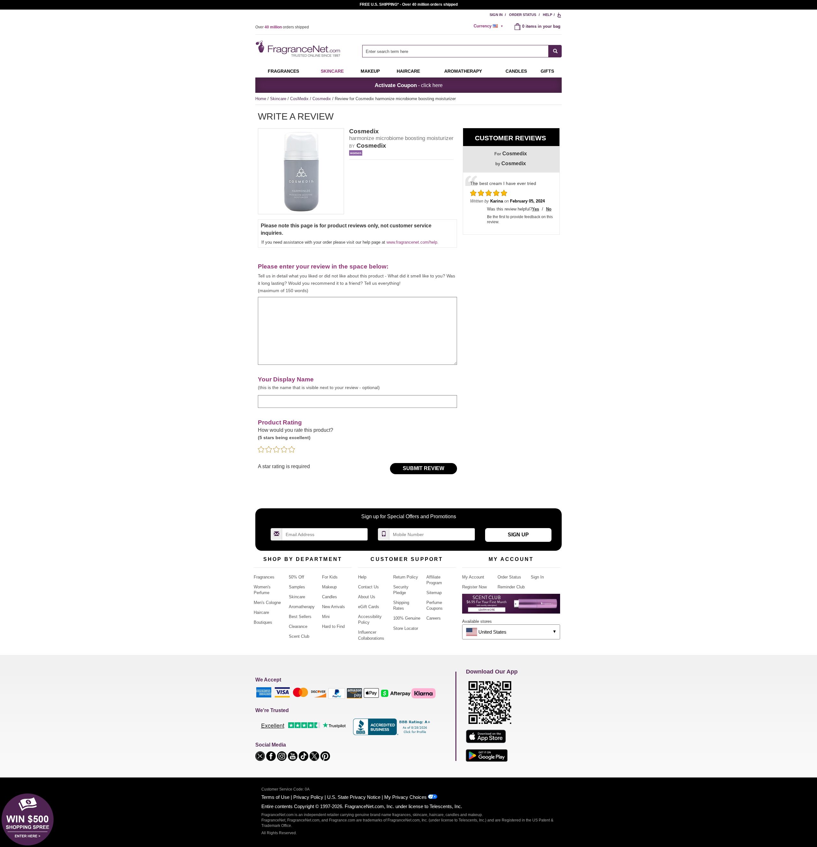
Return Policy (405, 577)
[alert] (489, 26)
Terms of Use (275, 797)
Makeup (370, 71)
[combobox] (462, 51)
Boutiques (263, 622)
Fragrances (283, 71)
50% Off (296, 577)
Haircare (408, 71)
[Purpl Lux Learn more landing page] (511, 606)
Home (260, 98)
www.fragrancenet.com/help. (412, 242)
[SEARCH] (555, 51)
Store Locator (405, 628)
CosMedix (300, 98)
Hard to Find (333, 626)
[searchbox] (455, 51)
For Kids (330, 577)
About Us (366, 596)
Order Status (522, 15)
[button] (260, 755)
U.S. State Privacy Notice (353, 797)
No (548, 209)
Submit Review (423, 468)
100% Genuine (406, 618)
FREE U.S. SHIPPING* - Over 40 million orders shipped (409, 4)
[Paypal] (336, 693)
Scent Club (299, 636)
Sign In (496, 15)
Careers (433, 618)
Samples (297, 587)
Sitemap (434, 592)
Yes (535, 209)
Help (547, 15)
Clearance (298, 626)
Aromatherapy (302, 606)
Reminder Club (511, 587)
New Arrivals (333, 606)
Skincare (332, 71)
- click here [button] (409, 85)
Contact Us (368, 587)
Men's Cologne (267, 602)
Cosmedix (322, 98)
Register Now (474, 587)
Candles (329, 596)
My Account (473, 577)
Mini (326, 616)
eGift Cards (368, 606)
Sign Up (518, 534)
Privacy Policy (308, 797)
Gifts (547, 71)
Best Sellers (300, 616)
